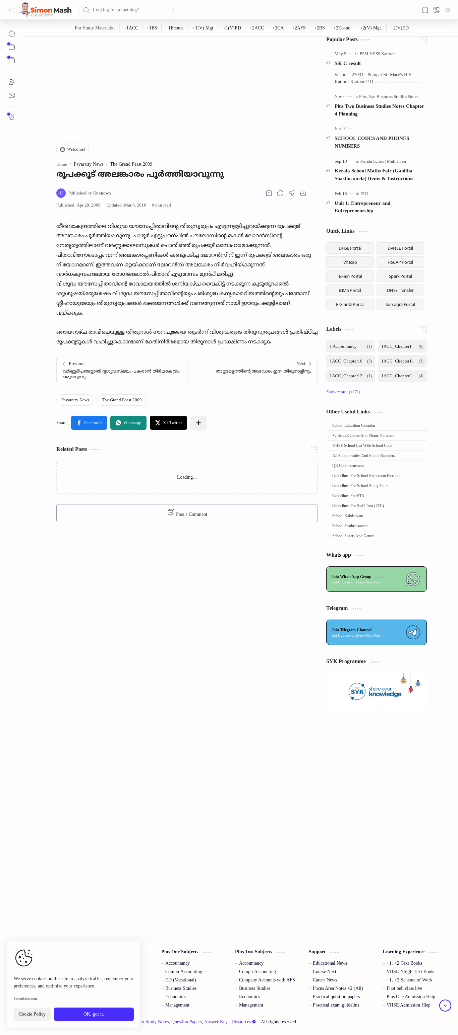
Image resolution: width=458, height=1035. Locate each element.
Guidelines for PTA (348, 495)
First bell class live (404, 988)
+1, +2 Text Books (404, 963)
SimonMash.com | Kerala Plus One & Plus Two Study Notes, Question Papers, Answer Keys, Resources (152, 1021)
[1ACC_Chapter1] (402, 346)
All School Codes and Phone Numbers (363, 455)
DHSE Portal (350, 248)
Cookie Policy (32, 1014)
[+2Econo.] (342, 28)
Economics (175, 996)
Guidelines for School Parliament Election (366, 475)
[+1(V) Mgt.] (203, 28)
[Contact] (11, 95)
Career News (325, 979)
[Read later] (269, 193)
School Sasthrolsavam (349, 526)
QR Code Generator (348, 465)
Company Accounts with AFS (267, 979)
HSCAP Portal (400, 262)
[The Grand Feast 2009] (122, 400)
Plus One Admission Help (411, 996)
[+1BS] (152, 28)
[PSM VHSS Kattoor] (377, 53)
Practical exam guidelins (336, 1005)
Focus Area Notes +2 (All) (338, 988)
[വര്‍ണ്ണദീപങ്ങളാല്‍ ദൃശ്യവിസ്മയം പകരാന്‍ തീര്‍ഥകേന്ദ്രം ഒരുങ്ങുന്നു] (122, 370)
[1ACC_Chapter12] (350, 376)
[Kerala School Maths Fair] (383, 161)
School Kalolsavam (347, 515)
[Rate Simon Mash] (11, 117)
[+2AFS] (299, 28)
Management (177, 1005)
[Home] (11, 33)
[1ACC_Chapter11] (402, 361)
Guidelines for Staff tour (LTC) (358, 505)
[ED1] (364, 193)
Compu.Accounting (183, 971)
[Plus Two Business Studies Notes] (388, 96)
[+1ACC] (131, 28)
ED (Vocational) (180, 979)
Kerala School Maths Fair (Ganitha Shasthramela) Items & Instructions (374, 174)
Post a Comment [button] (191, 514)
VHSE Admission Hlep (409, 1005)
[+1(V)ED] (232, 28)
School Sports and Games (353, 536)
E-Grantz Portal (350, 304)
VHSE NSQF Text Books (411, 971)
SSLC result (348, 63)
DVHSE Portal (400, 248)
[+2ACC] (256, 28)
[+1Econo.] (175, 28)
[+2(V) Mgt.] (371, 28)
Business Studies (180, 988)
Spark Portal (400, 276)
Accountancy (177, 963)
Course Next (324, 971)
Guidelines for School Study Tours (360, 485)
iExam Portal (350, 276)
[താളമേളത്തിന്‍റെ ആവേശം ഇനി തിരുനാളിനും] (252, 370)
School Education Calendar (353, 425)
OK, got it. (93, 1014)
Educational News (330, 963)
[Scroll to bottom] (445, 1006)
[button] (12, 10)
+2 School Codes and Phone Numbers (363, 435)
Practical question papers (336, 996)
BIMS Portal (350, 290)
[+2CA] (278, 28)
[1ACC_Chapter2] (402, 376)
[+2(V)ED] (400, 28)
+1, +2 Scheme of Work (410, 979)
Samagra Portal (400, 304)
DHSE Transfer (400, 290)
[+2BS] (319, 28)
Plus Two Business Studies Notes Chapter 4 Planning (379, 109)
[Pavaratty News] (75, 400)
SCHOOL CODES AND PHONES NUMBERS (372, 142)
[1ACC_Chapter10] (350, 361)
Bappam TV (436, 1021)
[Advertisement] (187, 83)
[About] (11, 82)
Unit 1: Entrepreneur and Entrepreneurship (362, 207)
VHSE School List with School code (362, 445)
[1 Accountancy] (350, 346)
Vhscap (350, 262)
